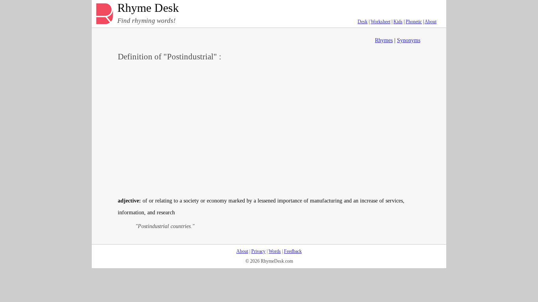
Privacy (258, 251)
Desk (362, 21)
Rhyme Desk (148, 8)
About (430, 21)
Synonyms (408, 40)
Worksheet (380, 21)
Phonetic (414, 21)
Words (275, 251)
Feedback (293, 251)
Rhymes (384, 40)
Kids (398, 21)
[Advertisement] (269, 128)
